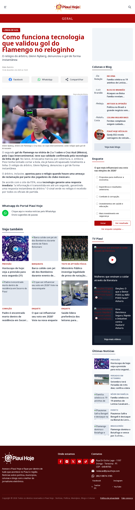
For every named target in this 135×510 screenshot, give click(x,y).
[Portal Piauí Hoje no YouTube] (79, 461)
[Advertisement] (112, 44)
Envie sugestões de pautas (25, 214)
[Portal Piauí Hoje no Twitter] (73, 461)
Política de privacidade (109, 498)
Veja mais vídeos (112, 339)
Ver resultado (121, 223)
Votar (103, 223)
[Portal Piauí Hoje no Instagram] (66, 461)
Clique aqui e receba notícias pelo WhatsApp (34, 211)
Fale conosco (127, 498)
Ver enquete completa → (112, 229)
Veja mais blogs (112, 147)
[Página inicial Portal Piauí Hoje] (67, 7)
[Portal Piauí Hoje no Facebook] (60, 461)
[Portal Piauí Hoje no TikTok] (85, 461)
